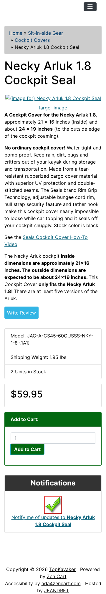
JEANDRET (56, 590)
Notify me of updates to (53, 520)
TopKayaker (62, 569)
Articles (18, 548)
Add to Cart (27, 449)
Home (15, 33)
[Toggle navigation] (90, 6)
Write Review (21, 313)
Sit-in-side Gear (45, 33)
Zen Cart (57, 576)
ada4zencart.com (61, 583)
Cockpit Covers (32, 40)
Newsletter (22, 560)
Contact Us (49, 548)
